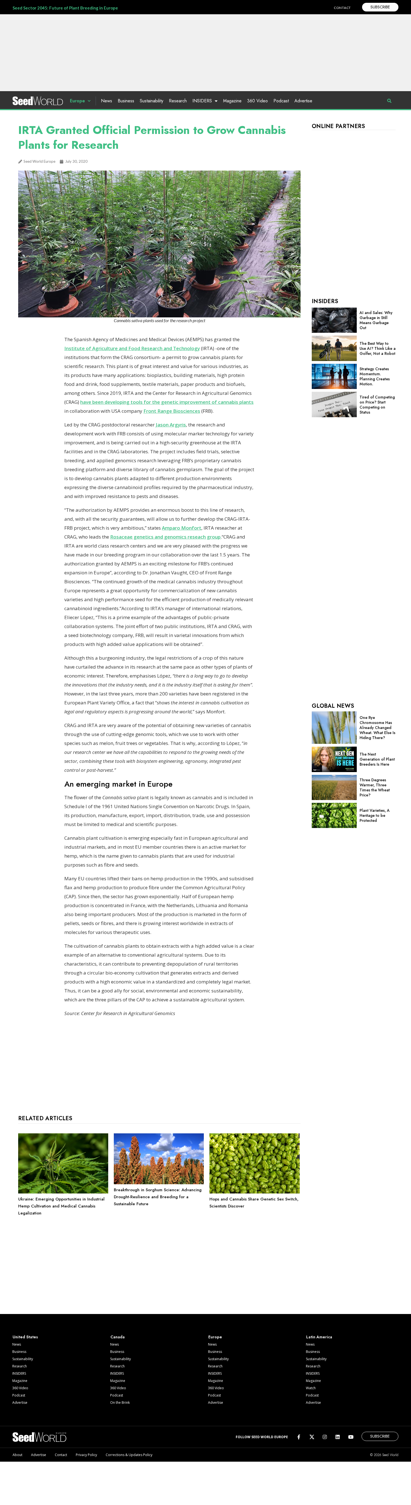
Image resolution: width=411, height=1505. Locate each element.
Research (178, 101)
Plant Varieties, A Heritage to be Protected (375, 815)
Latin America (319, 1337)
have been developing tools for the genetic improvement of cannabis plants (167, 402)
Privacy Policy (86, 1454)
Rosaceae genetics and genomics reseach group (165, 537)
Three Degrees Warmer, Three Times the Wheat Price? (375, 787)
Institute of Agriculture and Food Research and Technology (132, 348)
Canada (117, 1337)
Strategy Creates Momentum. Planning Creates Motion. (375, 376)
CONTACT (342, 8)
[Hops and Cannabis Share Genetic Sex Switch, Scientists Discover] (254, 1192)
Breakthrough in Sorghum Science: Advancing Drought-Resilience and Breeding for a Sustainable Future (158, 1197)
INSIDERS (202, 101)
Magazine (232, 101)
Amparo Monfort (181, 528)
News (106, 101)
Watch (311, 1388)
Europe (77, 101)
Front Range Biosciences (171, 411)
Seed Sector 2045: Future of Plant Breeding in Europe (65, 7)
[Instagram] (325, 1437)
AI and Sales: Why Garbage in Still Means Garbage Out (376, 320)
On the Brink (120, 1402)
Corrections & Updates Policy (129, 1454)
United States (25, 1337)
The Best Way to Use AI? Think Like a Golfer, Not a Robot (378, 348)
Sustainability (151, 101)
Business (126, 101)
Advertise (303, 101)
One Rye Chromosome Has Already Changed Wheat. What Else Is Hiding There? (377, 727)
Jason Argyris (171, 424)
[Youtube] (351, 1437)
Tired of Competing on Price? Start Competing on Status (377, 404)
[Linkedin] (337, 1437)
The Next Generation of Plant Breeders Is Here (377, 759)
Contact (61, 1454)
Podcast (281, 101)
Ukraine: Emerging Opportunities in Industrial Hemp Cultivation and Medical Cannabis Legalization (61, 1206)
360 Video (257, 101)
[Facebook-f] (299, 1437)
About (17, 1454)
